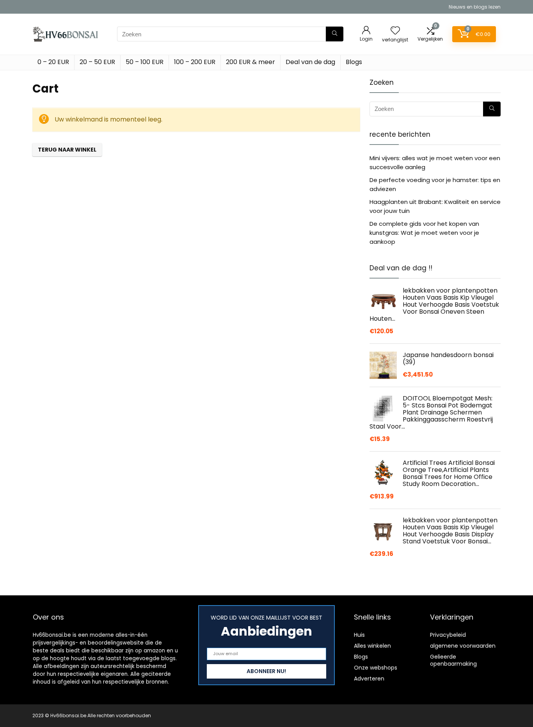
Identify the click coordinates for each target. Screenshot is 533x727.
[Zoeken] (334, 34)
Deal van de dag (310, 61)
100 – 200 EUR (194, 61)
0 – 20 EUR (53, 61)
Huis (359, 635)
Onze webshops (375, 668)
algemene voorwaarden (463, 646)
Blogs (354, 61)
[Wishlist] (395, 31)
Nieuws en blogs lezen (475, 7)
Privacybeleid (448, 635)
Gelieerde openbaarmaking (453, 660)
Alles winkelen (372, 646)
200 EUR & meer (250, 61)
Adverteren (369, 678)
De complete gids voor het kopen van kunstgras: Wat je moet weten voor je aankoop (424, 233)
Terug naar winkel (67, 150)
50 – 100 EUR (144, 61)
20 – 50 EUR (97, 61)
